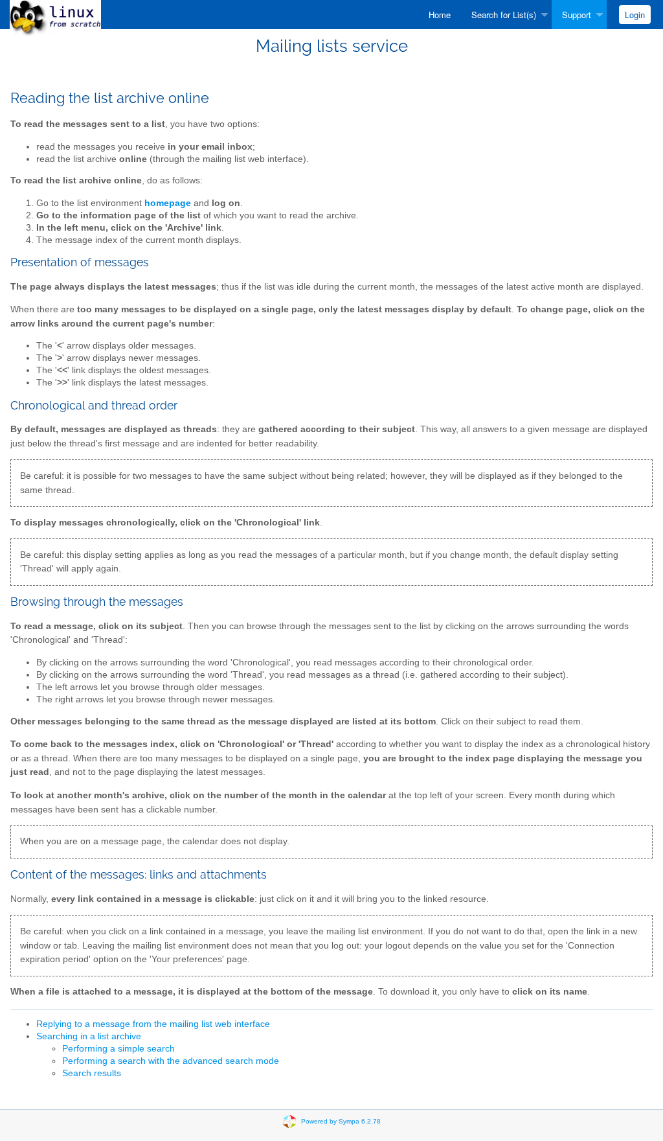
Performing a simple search (118, 1049)
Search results (91, 1073)
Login (635, 14)
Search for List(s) (503, 14)
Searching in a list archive (88, 1036)
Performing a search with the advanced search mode (170, 1061)
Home (440, 14)
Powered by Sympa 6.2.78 (341, 1121)
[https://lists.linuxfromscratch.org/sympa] (55, 17)
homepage (167, 203)
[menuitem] (439, 14)
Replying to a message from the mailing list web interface (153, 1024)
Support (576, 14)
